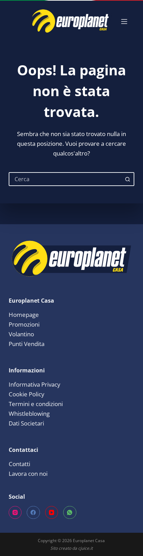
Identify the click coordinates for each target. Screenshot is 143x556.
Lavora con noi (28, 474)
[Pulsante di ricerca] (127, 179)
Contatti (19, 464)
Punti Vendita (26, 344)
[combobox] (65, 179)
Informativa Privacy (34, 384)
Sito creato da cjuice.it (71, 548)
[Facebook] (33, 512)
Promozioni (24, 324)
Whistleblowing (29, 414)
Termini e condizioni (36, 404)
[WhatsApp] (69, 512)
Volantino (21, 334)
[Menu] (124, 21)
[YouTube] (51, 512)
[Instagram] (15, 512)
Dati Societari (26, 423)
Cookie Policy (26, 394)
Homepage (24, 315)
